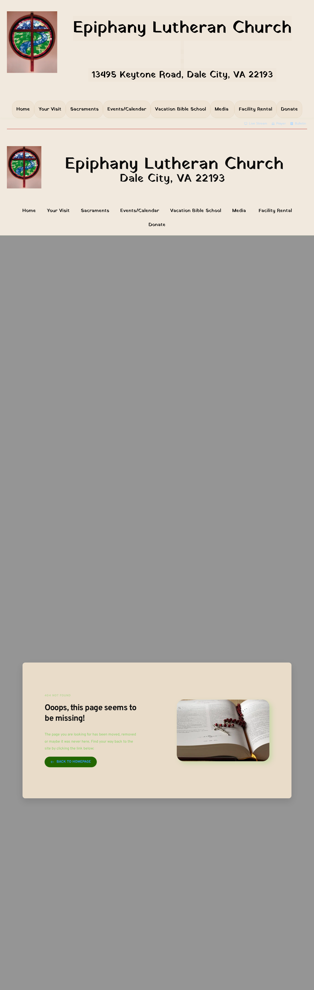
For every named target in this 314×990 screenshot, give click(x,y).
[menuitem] (23, 109)
